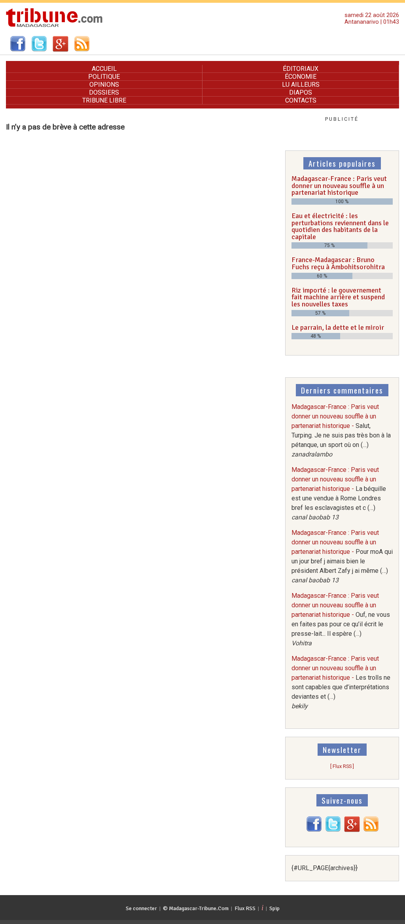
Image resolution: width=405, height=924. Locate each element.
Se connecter (141, 908)
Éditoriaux (300, 68)
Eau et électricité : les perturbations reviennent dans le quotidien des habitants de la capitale (340, 226)
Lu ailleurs (301, 84)
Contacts (300, 100)
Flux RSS (245, 908)
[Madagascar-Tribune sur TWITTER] (333, 830)
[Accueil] (54, 26)
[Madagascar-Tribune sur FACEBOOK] (314, 830)
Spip (274, 908)
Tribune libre (104, 100)
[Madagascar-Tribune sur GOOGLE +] (352, 830)
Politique (104, 76)
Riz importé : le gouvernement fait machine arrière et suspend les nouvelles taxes (338, 297)
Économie (300, 76)
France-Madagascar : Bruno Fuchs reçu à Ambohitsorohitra (338, 263)
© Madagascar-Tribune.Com (196, 908)
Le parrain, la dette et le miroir (337, 327)
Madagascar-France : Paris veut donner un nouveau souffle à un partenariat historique (339, 185)
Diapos (300, 92)
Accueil (104, 68)
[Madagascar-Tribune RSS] (371, 830)
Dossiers (104, 92)
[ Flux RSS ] (342, 766)
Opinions (104, 84)
